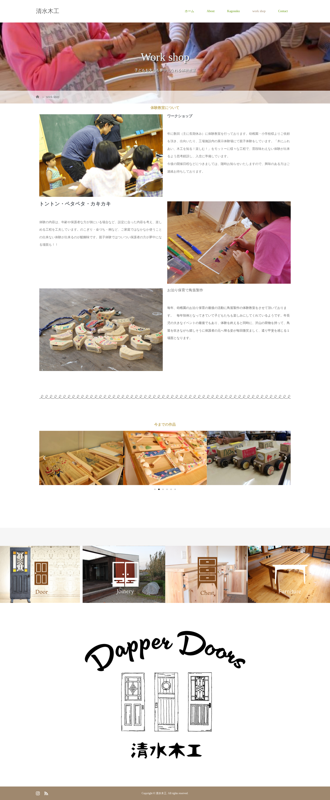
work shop (259, 11)
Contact (283, 11)
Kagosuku (233, 11)
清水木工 (47, 11)
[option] (41, 574)
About (211, 11)
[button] (44, 458)
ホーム (189, 11)
